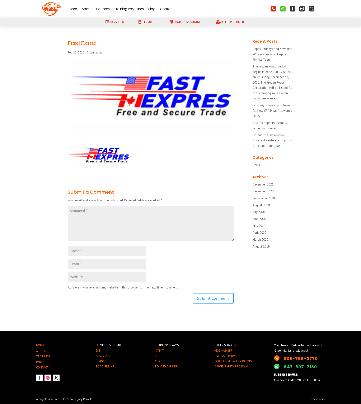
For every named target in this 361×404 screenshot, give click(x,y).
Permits (148, 22)
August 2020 (261, 205)
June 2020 (259, 219)
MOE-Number (223, 350)
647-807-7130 (300, 367)
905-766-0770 (301, 358)
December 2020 (263, 191)
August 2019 (261, 246)
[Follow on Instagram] (47, 378)
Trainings (43, 356)
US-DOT (101, 361)
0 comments (94, 52)
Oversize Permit (226, 356)
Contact (167, 8)
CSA (157, 361)
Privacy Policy (316, 399)
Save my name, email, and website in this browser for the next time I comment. (125, 287)
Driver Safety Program (231, 366)
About (87, 8)
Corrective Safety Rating (233, 361)
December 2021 (263, 184)
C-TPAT (159, 350)
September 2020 (264, 198)
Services (117, 22)
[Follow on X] (56, 378)
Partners (103, 8)
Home (72, 8)
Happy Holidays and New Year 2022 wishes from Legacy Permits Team (272, 54)
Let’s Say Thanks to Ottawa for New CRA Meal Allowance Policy (272, 110)
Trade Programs (187, 22)
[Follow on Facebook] (39, 378)
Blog (151, 8)
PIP (157, 356)
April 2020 (259, 233)
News (256, 165)
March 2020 (260, 239)
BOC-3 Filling (105, 366)
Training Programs (129, 8)
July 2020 (259, 212)
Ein (98, 350)
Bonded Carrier (166, 366)
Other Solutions (235, 22)
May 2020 (259, 226)
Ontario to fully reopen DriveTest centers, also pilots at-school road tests (272, 140)
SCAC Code (103, 356)
